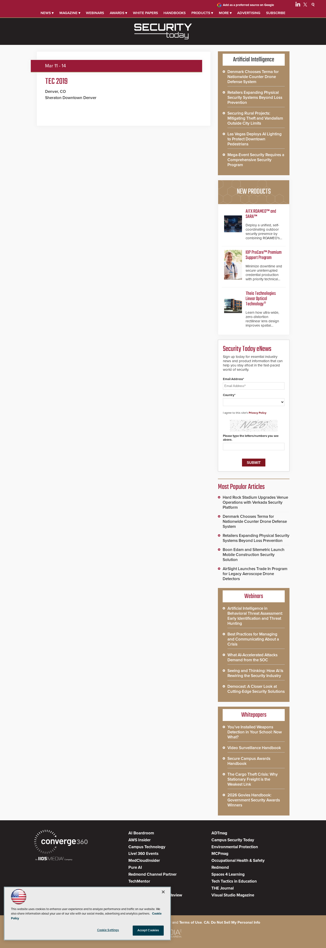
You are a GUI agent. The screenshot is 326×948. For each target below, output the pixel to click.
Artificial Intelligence (253, 59)
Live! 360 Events (143, 853)
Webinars (95, 13)
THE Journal (222, 888)
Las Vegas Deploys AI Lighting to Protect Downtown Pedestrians (254, 139)
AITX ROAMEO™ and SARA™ (261, 214)
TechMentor (139, 881)
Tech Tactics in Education (234, 881)
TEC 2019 (56, 81)
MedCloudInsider (144, 860)
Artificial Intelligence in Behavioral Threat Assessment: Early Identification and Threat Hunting (255, 616)
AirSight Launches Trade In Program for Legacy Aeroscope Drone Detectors (255, 573)
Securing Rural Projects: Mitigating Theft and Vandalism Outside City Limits (255, 118)
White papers (145, 13)
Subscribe (275, 13)
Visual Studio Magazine (232, 895)
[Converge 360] (61, 842)
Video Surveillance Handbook (254, 747)
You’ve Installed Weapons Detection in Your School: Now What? (254, 732)
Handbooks (174, 13)
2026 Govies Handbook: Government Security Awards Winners (253, 800)
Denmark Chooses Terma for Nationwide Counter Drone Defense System (253, 76)
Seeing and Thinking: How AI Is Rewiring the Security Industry (255, 673)
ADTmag (219, 833)
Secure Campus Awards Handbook (248, 761)
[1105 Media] (53, 859)
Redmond (220, 867)
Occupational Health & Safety (238, 860)
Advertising (248, 13)
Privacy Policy (257, 412)
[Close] (163, 892)
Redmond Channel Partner (152, 874)
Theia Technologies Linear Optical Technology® (261, 299)
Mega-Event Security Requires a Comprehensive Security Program (255, 159)
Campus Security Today (232, 839)
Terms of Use (190, 922)
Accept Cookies (148, 930)
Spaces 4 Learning (228, 874)
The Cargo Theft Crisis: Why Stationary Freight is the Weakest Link (252, 779)
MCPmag (219, 853)
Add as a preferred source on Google (248, 5)
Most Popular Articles (241, 487)
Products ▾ (202, 13)
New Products (254, 191)
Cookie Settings (108, 930)
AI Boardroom (141, 833)
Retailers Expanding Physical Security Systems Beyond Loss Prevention (254, 97)
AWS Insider (139, 839)
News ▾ (47, 13)
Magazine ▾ (69, 13)
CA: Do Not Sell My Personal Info (232, 922)
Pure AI (135, 867)
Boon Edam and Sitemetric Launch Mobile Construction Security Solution (253, 554)
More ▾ (225, 13)
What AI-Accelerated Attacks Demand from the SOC (252, 657)
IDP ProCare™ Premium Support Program (264, 255)
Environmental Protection (234, 846)
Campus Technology (146, 846)
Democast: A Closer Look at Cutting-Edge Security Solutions (256, 689)
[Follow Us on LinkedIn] (297, 5)
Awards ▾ (118, 13)
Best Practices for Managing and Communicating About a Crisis (253, 639)
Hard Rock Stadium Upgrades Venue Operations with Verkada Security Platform (255, 502)
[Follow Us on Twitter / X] (305, 5)
